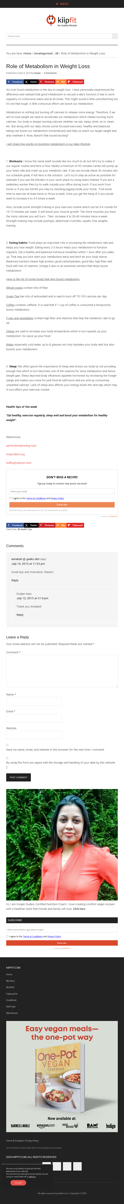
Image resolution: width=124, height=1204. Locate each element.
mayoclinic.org (15, 454)
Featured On (12, 994)
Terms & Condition (15, 1141)
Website (11, 728)
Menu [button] (64, 3)
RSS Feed (10, 1006)
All (56, 53)
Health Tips (26, 529)
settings (32, 1177)
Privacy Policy (32, 1141)
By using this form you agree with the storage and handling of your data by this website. (61, 765)
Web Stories (12, 1013)
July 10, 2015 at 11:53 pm (28, 563)
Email (10, 711)
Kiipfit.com (62, 20)
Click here (79, 909)
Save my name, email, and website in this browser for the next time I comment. (55, 749)
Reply (14, 580)
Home (27, 53)
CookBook (11, 1000)
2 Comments (50, 73)
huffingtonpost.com (18, 463)
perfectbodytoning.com (21, 445)
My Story (10, 981)
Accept (18, 1183)
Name (11, 694)
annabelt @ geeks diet (25, 559)
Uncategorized (43, 53)
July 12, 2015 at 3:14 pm (32, 598)
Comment (13, 652)
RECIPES (10, 987)
